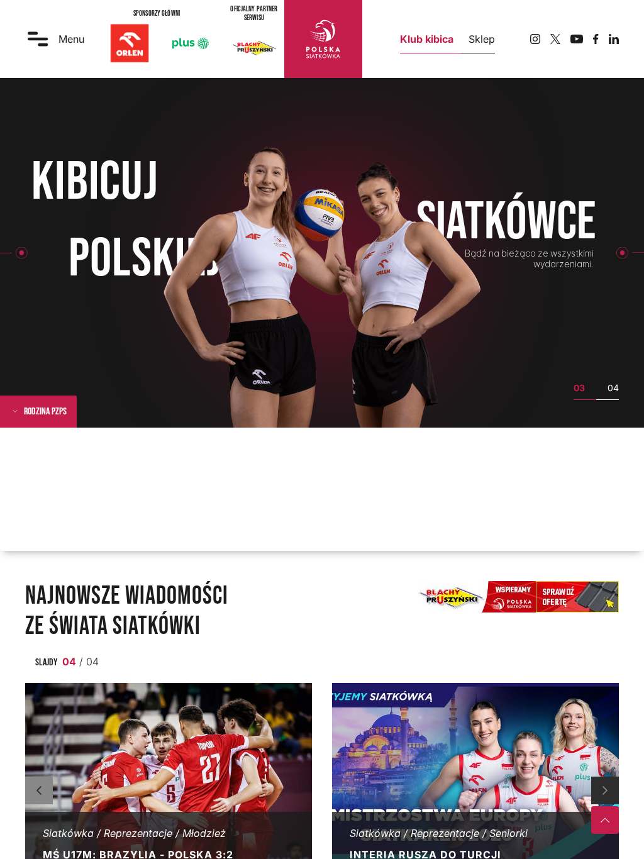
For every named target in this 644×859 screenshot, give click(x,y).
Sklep (482, 39)
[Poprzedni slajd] (39, 790)
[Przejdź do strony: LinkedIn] (614, 39)
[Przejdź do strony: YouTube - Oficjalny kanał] (576, 39)
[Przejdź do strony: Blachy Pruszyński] (254, 48)
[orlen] (129, 43)
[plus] (190, 43)
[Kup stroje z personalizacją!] (518, 596)
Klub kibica (426, 39)
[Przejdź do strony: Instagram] (535, 39)
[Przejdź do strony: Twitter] (555, 39)
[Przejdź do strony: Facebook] (596, 39)
